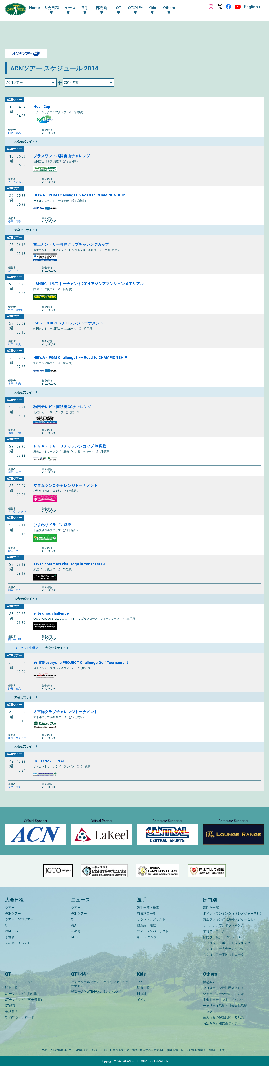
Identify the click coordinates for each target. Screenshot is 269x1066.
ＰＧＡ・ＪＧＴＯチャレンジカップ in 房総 (69, 446)
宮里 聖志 (14, 383)
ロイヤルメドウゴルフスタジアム (54, 668)
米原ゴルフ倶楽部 (44, 569)
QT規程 (10, 1006)
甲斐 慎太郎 (15, 310)
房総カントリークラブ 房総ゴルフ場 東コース (63, 451)
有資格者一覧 (146, 913)
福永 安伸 (14, 432)
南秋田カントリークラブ (48, 412)
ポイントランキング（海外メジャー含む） (233, 913)
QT (7, 925)
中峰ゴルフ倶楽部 (44, 363)
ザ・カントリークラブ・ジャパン (54, 766)
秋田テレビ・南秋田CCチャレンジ (62, 406)
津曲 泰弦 (14, 472)
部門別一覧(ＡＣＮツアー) (221, 937)
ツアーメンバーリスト (153, 931)
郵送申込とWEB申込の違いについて (96, 992)
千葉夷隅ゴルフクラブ (47, 530)
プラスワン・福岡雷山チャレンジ (61, 156)
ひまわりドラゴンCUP (52, 524)
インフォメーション (19, 982)
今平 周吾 (14, 221)
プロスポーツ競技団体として (223, 988)
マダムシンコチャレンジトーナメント (65, 485)
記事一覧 (11, 988)
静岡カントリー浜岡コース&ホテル (55, 328)
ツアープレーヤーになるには (223, 994)
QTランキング (147, 937)
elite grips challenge (51, 613)
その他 (75, 931)
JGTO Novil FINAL (49, 761)
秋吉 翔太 (14, 344)
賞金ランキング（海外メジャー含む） (230, 919)
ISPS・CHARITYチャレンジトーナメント (68, 323)
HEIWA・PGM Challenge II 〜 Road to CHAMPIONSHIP (80, 357)
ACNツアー (13, 913)
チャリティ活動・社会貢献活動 (225, 1006)
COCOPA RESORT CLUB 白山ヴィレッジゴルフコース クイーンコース (76, 618)
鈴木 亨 (13, 270)
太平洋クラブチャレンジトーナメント (65, 711)
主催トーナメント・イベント (223, 1000)
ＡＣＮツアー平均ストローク (223, 955)
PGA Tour (11, 931)
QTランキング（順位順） (23, 994)
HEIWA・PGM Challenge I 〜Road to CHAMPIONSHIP (79, 195)
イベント (143, 1000)
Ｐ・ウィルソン (17, 182)
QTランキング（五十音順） (24, 1000)
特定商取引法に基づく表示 (222, 1023)
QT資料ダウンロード (19, 1017)
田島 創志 (14, 132)
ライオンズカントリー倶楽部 (51, 200)
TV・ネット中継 (24, 648)
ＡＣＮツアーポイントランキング (226, 943)
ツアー (10, 908)
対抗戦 (141, 994)
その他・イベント (17, 943)
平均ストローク (214, 931)
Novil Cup (41, 106)
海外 (74, 925)
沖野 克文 (14, 688)
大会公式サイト (24, 141)
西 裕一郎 (14, 639)
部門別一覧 (211, 908)
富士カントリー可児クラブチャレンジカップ (71, 244)
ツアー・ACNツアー (19, 919)
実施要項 (11, 1011)
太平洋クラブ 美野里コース (50, 717)
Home (34, 7)
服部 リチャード (18, 737)
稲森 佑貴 (14, 590)
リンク (207, 1011)
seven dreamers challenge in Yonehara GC (69, 564)
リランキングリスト (151, 919)
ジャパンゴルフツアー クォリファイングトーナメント (101, 984)
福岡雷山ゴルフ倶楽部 (47, 161)
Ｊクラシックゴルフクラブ (50, 112)
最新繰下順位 (146, 925)
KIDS (74, 937)
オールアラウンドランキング (223, 925)
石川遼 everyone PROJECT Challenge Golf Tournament (80, 662)
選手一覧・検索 (148, 908)
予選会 (10, 937)
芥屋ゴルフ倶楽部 (44, 289)
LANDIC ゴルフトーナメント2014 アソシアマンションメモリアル (88, 283)
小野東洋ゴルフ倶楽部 (47, 490)
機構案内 (209, 982)
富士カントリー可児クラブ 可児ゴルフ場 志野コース (67, 250)
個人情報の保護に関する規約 (223, 1017)
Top (139, 982)
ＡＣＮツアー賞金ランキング (223, 949)
